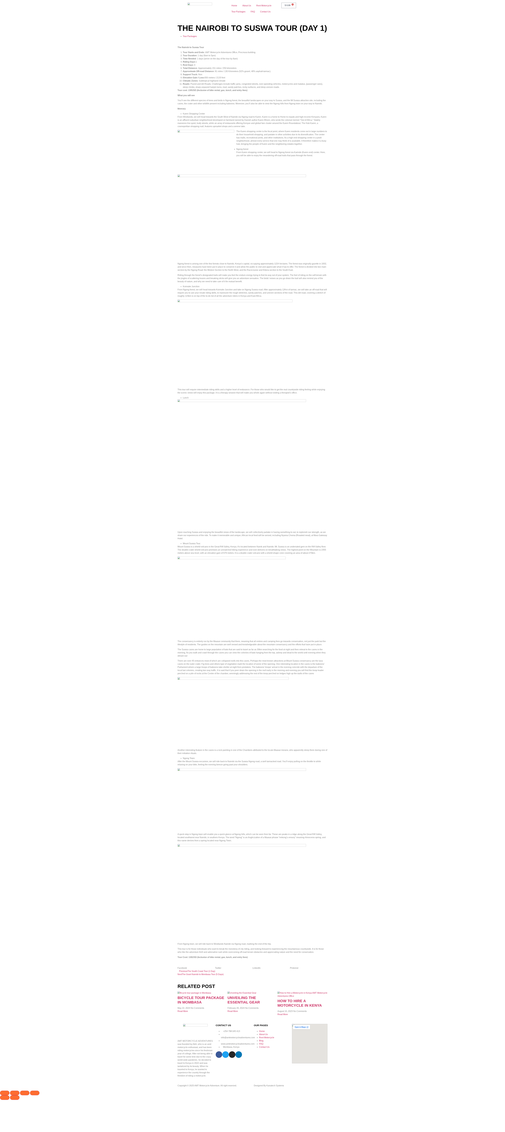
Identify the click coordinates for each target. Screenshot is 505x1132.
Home (234, 5)
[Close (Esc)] (34, 1093)
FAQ (253, 12)
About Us (246, 5)
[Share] (24, 1093)
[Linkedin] (238, 1054)
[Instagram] (232, 1054)
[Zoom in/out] (4, 1093)
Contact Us (265, 12)
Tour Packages (238, 12)
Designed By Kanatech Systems (269, 1085)
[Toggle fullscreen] (14, 1093)
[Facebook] (219, 1054)
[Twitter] (225, 1054)
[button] (196, 966)
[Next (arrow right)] (14, 1097)
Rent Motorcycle (263, 5)
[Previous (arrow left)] (4, 1097)
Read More (183, 1011)
